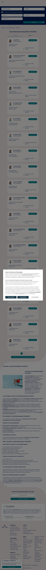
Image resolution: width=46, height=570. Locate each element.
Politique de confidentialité (35, 292)
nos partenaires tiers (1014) (27, 274)
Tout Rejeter (23, 297)
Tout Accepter (11, 297)
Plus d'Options (35, 297)
